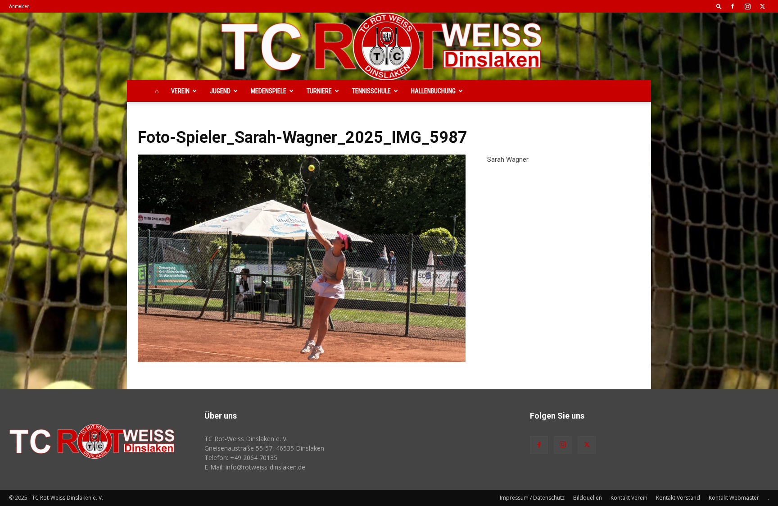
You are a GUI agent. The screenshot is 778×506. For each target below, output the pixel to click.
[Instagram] (747, 6)
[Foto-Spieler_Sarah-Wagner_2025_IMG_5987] (302, 258)
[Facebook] (732, 6)
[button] (719, 6)
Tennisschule (371, 91)
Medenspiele (268, 91)
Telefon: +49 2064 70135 (240, 457)
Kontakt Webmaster (734, 497)
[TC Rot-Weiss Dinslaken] (389, 46)
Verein (180, 91)
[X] (762, 6)
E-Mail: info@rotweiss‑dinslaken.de (254, 467)
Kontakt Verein (629, 497)
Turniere (319, 91)
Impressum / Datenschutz (532, 497)
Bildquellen (587, 497)
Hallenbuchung (433, 91)
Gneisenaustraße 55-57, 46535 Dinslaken (264, 448)
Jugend (220, 91)
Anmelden (19, 6)
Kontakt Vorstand (678, 497)
